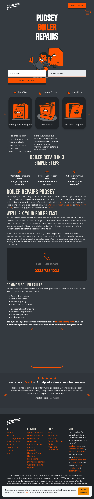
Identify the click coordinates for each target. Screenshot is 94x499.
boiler (51, 207)
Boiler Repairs (33, 438)
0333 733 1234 (47, 270)
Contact (10, 450)
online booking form (65, 322)
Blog (9, 453)
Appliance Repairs (35, 432)
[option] (20, 113)
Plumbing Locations (15, 438)
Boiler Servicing (33, 441)
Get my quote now (26, 80)
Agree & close (83, 491)
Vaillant (69, 205)
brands (61, 202)
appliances (74, 446)
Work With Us (12, 447)
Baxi (10, 207)
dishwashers (80, 451)
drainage (82, 459)
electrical (77, 462)
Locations (11, 435)
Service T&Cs (53, 435)
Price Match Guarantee (53, 448)
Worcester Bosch (55, 205)
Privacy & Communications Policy (55, 441)
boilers (77, 457)
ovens (71, 451)
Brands (10, 432)
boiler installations (76, 466)
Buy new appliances (36, 462)
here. (27, 492)
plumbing (73, 459)
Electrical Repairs (34, 444)
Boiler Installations (35, 435)
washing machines (77, 448)
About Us (11, 444)
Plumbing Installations (32, 457)
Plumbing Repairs (35, 453)
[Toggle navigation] (88, 12)
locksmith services (77, 471)
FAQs (50, 432)
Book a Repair (77, 5)
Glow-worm (80, 205)
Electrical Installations (32, 448)
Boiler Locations (14, 441)
